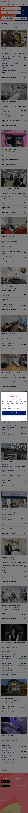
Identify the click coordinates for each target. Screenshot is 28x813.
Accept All (14, 413)
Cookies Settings (14, 417)
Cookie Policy (15, 408)
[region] (14, 406)
